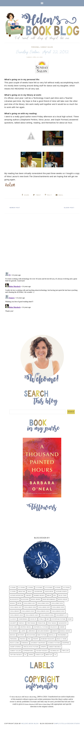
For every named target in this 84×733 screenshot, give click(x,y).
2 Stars (13, 587)
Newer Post (15, 208)
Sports (43, 647)
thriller (65, 651)
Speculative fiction (31, 647)
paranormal (62, 635)
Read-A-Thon (61, 639)
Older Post (69, 208)
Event (70, 619)
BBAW (49, 595)
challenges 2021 (28, 611)
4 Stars (58, 587)
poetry (35, 639)
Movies (12, 635)
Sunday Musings (55, 647)
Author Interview (16, 595)
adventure (38, 591)
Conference (23, 619)
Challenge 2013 (57, 603)
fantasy (22, 623)
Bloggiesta (14, 599)
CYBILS (41, 619)
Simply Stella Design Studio (67, 724)
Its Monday (14, 631)
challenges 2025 (31, 615)
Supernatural (28, 651)
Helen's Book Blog (29, 724)
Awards (28, 595)
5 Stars (13, 591)
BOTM (19, 603)
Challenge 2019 (44, 607)
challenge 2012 (43, 603)
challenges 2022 (43, 611)
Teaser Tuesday (42, 651)
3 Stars (30, 587)
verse (31, 654)
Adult (30, 591)
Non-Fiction (42, 635)
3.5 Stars (39, 587)
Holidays (53, 627)
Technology (55, 651)
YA (55, 654)
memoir (55, 631)
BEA (54, 595)
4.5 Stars (66, 587)
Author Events (61, 591)
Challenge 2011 (29, 603)
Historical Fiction (41, 627)
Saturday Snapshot (38, 643)
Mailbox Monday (44, 631)
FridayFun (41, 623)
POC (29, 639)
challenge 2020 (58, 607)
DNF (47, 619)
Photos (22, 639)
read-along (14, 643)
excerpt (13, 623)
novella (52, 635)
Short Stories (15, 647)
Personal (35, 47)
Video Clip (39, 654)
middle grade (65, 631)
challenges (14, 611)
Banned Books (39, 595)
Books (12, 603)
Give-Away (14, 627)
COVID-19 (33, 619)
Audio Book (49, 591)
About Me (21, 591)
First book (31, 623)
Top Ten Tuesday (16, 654)
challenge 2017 (16, 607)
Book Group (62, 599)
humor (62, 627)
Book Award (35, 599)
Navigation (31, 635)
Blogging (25, 599)
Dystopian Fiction (58, 619)
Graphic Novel (25, 627)
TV (25, 654)
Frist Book (52, 623)
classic (13, 619)
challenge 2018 (30, 607)
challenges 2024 (16, 615)
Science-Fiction (54, 643)
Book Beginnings (49, 599)
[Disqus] (42, 241)
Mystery (21, 635)
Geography (63, 623)
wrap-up (49, 654)
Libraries (31, 631)
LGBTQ (23, 631)
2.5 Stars (21, 587)
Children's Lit (61, 615)
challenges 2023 (58, 611)
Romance (25, 643)
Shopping (65, 643)
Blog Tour (63, 595)
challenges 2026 (47, 615)
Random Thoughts (47, 639)
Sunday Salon (47, 47)
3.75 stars (48, 587)
